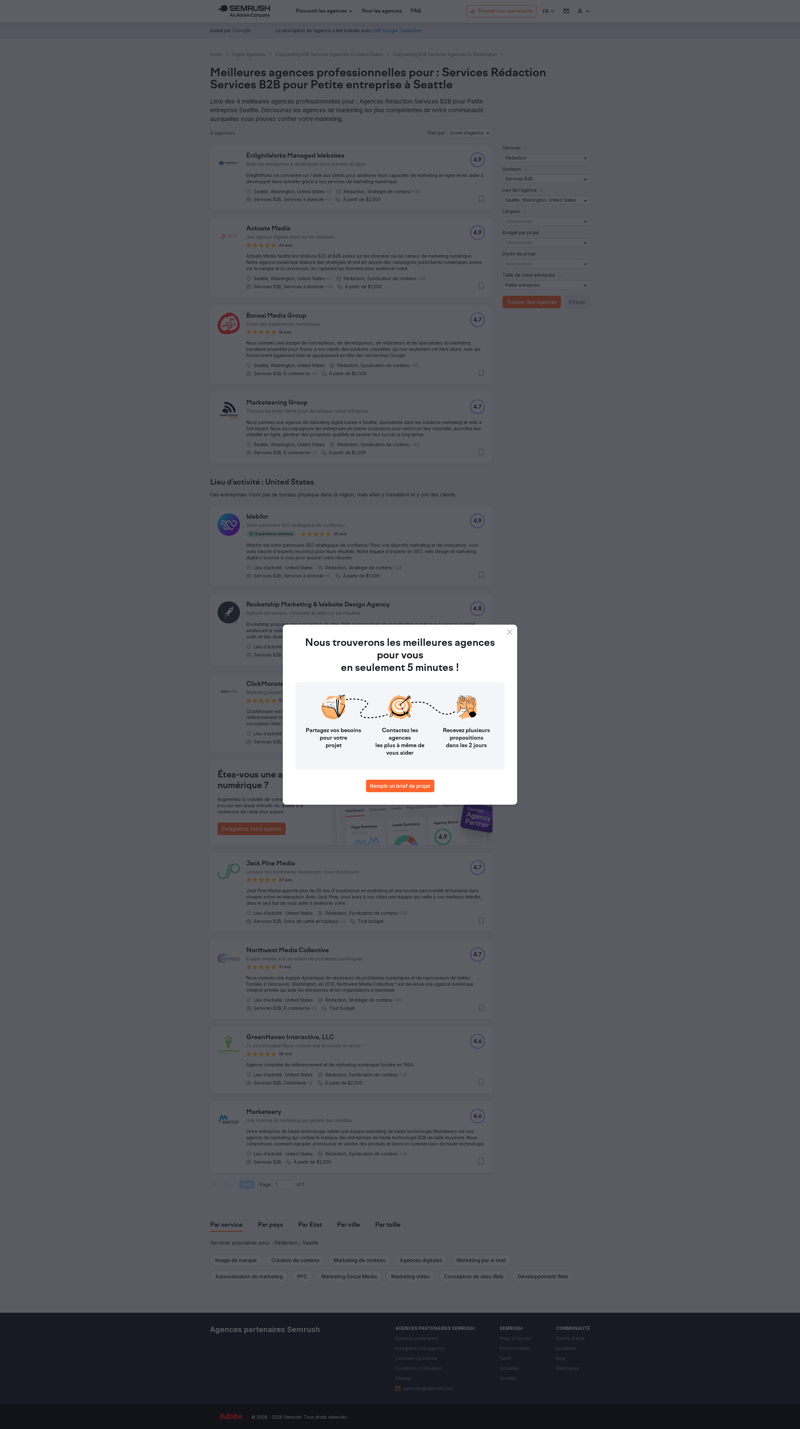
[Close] (509, 632)
